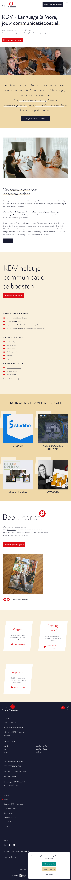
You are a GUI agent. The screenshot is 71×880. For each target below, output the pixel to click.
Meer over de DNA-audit (54, 646)
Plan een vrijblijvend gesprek (14, 544)
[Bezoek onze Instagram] (5, 845)
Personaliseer (49, 874)
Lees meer (8, 241)
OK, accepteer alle (49, 864)
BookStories (11, 529)
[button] (4, 599)
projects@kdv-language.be (13, 727)
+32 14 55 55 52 (10, 722)
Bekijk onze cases (19, 687)
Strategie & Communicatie (14, 368)
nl (63, 708)
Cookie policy (23, 869)
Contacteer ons (19, 644)
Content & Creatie (12, 371)
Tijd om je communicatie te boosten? (35, 118)
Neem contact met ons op (53, 4)
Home (6, 799)
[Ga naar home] (9, 5)
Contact (7, 830)
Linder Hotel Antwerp (20, 599)
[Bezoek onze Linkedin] (14, 845)
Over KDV (7, 821)
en (67, 708)
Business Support (11, 374)
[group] (35, 574)
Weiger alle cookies (49, 869)
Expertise (7, 826)
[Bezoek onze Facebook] (9, 845)
